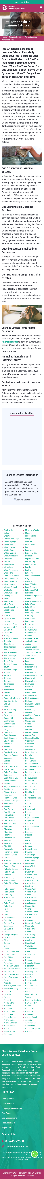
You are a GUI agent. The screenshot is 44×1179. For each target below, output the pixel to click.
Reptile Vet (6, 1127)
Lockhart (28, 556)
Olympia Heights (11, 935)
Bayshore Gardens (33, 1000)
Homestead (30, 678)
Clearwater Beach (32, 923)
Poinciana (8, 826)
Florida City (30, 786)
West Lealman (10, 584)
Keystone (29, 627)
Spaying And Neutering (12, 1108)
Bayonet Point (31, 1003)
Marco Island (30, 536)
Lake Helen (30, 860)
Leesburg (29, 567)
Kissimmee (29, 624)
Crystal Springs (31, 880)
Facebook (30, 1176)
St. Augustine (9, 715)
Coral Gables (30, 903)
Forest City (29, 781)
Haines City (30, 710)
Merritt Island (9, 1031)
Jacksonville (30, 655)
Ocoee (7, 946)
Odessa (7, 943)
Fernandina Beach (33, 798)
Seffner (7, 747)
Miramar (7, 1006)
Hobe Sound (30, 692)
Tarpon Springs (10, 670)
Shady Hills (9, 741)
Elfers (27, 815)
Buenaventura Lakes (31, 950)
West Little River (11, 581)
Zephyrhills (8, 530)
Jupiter (28, 644)
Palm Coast (9, 892)
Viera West (8, 601)
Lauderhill (29, 573)
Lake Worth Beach (33, 601)
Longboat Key (31, 553)
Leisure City (30, 561)
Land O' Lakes (31, 584)
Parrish (7, 858)
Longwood (29, 550)
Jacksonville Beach (33, 653)
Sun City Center (10, 701)
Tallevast (7, 681)
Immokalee (29, 664)
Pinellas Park (9, 838)
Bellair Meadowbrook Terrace (31, 994)
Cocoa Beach (31, 915)
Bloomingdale (31, 980)
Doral (27, 841)
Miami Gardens (10, 1023)
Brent (27, 957)
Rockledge (8, 789)
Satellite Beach (10, 752)
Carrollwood (30, 937)
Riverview (8, 795)
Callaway (29, 946)
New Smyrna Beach (12, 986)
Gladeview (29, 741)
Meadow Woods (32, 530)
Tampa (7, 673)
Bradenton (29, 966)
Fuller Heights (31, 752)
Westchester (9, 564)
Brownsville (30, 954)
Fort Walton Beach (33, 767)
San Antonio (9, 769)
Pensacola (8, 849)
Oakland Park (9, 954)
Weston (7, 561)
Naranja (7, 994)
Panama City (9, 866)
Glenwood (29, 863)
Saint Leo (8, 775)
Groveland (29, 718)
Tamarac (7, 678)
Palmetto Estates (11, 869)
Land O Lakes (31, 587)
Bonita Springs (31, 972)
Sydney (7, 687)
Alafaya (28, 1031)
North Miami (9, 972)
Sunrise (7, 695)
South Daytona (10, 735)
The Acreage (9, 658)
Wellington (8, 590)
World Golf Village (11, 539)
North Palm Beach (11, 966)
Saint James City (11, 778)
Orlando (7, 920)
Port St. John (9, 812)
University (8, 630)
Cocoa (28, 917)
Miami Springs (10, 1017)
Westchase (8, 567)
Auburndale (30, 1014)
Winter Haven (9, 547)
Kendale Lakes (31, 638)
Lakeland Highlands (33, 596)
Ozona (7, 912)
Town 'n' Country (11, 638)
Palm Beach (9, 903)
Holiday (28, 690)
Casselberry (30, 935)
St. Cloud (8, 712)
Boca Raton (30, 977)
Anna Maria (30, 1026)
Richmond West (10, 798)
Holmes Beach (31, 681)
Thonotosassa (10, 647)
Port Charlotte (9, 821)
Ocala (6, 949)
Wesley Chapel (10, 587)
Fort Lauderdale (31, 778)
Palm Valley (9, 878)
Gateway (29, 747)
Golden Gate (30, 735)
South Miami (9, 732)
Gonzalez (29, 727)
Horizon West (30, 673)
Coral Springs (31, 900)
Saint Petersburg (11, 772)
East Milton (29, 823)
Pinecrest (8, 843)
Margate (28, 533)
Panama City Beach (12, 863)
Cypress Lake (31, 875)
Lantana (28, 581)
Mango (28, 539)
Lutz (27, 547)
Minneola (8, 1009)
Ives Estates (30, 658)
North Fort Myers (11, 977)
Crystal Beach (31, 883)
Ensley (28, 806)
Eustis (27, 801)
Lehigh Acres (30, 564)
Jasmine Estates (16, 37)
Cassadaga (30, 855)
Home (4, 37)
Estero (28, 804)
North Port (8, 963)
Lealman (29, 570)
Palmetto (7, 875)
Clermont (29, 920)
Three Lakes (9, 644)
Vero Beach (9, 610)
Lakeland (29, 599)
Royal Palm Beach (12, 786)
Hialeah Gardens (32, 698)
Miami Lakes (9, 1020)
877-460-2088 (14, 1141)
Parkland (7, 860)
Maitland (28, 542)
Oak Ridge (8, 957)
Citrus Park (29, 929)
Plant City (8, 832)
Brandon (28, 960)
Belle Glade (30, 989)
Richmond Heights (11, 801)
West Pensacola (11, 570)
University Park (10, 624)
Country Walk (30, 889)
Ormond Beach (10, 917)
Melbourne (8, 1034)
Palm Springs (9, 880)
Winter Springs (10, 542)
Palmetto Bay (9, 872)
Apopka (28, 1020)
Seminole (8, 744)
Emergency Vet (8, 1099)
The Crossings (10, 655)
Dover (27, 838)
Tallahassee (9, 684)
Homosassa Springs (33, 675)
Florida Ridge (31, 784)
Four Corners (30, 761)
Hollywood (29, 684)
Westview (8, 559)
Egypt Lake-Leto (32, 818)
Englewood (30, 809)
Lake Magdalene (32, 613)
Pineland (7, 841)
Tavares (7, 667)
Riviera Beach (10, 792)
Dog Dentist (7, 1113)
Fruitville (28, 755)
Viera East (8, 604)
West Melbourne (11, 579)
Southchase (9, 721)
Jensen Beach (31, 647)
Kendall (28, 636)
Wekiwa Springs (11, 593)
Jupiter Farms (31, 641)
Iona (27, 661)
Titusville (7, 641)
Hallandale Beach (32, 704)
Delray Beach (31, 849)
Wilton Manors (10, 553)
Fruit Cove (29, 758)
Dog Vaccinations (9, 1118)
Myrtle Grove (9, 1000)
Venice (7, 613)
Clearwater (29, 926)
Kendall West (30, 633)
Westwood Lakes (11, 556)
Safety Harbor (9, 781)
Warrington (8, 596)
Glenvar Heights (32, 738)
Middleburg (8, 1014)
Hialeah (28, 701)
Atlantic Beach (31, 1017)
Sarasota (7, 758)
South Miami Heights (9, 728)
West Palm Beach (11, 576)
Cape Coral (30, 943)
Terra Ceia (8, 661)
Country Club (30, 892)
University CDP (10, 627)
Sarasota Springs (11, 755)
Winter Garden (10, 550)
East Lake (29, 832)
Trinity (6, 636)
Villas (6, 599)
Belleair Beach (31, 986)
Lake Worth (30, 604)
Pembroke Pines (11, 852)
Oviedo (7, 915)
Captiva (28, 940)
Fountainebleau (31, 764)
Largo (27, 579)
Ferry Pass (29, 795)
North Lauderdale (11, 974)
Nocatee (7, 980)
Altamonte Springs (33, 1028)
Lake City (29, 616)
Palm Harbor (9, 889)
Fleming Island (31, 789)
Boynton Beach (31, 969)
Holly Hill (29, 687)
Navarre (7, 991)
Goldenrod (29, 729)
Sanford (7, 764)
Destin (28, 843)
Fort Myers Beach (32, 772)
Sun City (7, 704)
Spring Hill (8, 718)
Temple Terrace (10, 664)
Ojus (6, 940)
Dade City (29, 872)
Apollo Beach (30, 1023)
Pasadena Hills (10, 855)
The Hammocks (10, 653)
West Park (8, 573)
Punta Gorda (9, 804)
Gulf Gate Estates (32, 715)
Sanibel (7, 761)
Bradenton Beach (32, 963)
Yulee (6, 533)
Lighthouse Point (32, 559)
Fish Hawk (29, 792)
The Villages (9, 650)
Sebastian (8, 749)
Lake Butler (30, 618)
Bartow (28, 1006)
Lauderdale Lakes (32, 576)
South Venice (9, 724)
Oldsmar (7, 937)
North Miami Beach (12, 969)
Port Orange (9, 818)
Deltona (28, 846)
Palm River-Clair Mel (11, 884)
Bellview (28, 983)
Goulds (28, 724)
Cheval (28, 932)
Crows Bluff (30, 866)
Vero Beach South (11, 607)
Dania (27, 869)
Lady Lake (29, 621)
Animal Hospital (8, 1103)
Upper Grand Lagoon (9, 619)
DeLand (28, 852)
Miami (6, 1028)
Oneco (7, 932)
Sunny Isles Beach (12, 698)
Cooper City (30, 906)
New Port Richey (11, 989)
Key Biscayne (31, 630)
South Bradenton (11, 738)
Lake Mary (29, 610)
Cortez (28, 895)
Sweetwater (9, 690)
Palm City (8, 895)
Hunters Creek (31, 667)
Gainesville (30, 749)
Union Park (8, 633)
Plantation (8, 829)
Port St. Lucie (9, 809)
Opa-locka (8, 926)
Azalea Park (30, 1009)
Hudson (28, 670)
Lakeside (29, 593)
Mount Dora (9, 1003)
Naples (7, 997)
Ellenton (28, 812)
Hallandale (29, 707)
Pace (6, 909)
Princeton (8, 806)
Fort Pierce (29, 769)
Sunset (7, 692)
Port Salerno (9, 815)
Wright (6, 536)
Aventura (29, 1011)
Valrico (7, 616)
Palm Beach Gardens (9, 899)
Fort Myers (29, 775)
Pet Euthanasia (8, 1123)
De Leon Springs (32, 858)
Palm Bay (8, 906)
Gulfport (28, 712)
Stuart (6, 707)
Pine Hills (8, 846)
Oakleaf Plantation (11, 952)
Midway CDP (9, 1011)
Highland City (31, 695)
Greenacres (30, 721)
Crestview (29, 886)
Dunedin (28, 835)
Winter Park (9, 544)
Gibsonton (29, 744)
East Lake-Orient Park (32, 827)
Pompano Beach (11, 823)
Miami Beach (9, 1026)
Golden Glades (31, 732)
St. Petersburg (10, 710)
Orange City (9, 923)
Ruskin (7, 784)
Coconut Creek (31, 912)
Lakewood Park (31, 590)
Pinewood (8, 835)
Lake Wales (30, 607)
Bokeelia (29, 974)
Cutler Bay (29, 878)
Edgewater (29, 821)
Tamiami (7, 675)
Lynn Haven (30, 544)
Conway (28, 909)
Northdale (8, 960)
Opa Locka (8, 929)
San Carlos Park (11, 767)
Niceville (7, 983)
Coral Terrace (30, 898)
